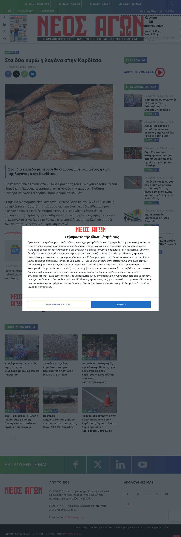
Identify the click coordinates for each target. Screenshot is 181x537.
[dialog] (90, 268)
